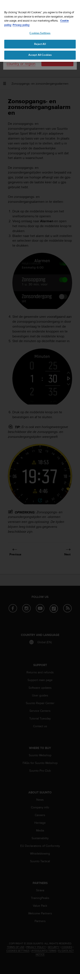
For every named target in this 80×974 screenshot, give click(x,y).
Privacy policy (21, 25)
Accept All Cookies (40, 55)
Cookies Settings (39, 33)
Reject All (40, 44)
